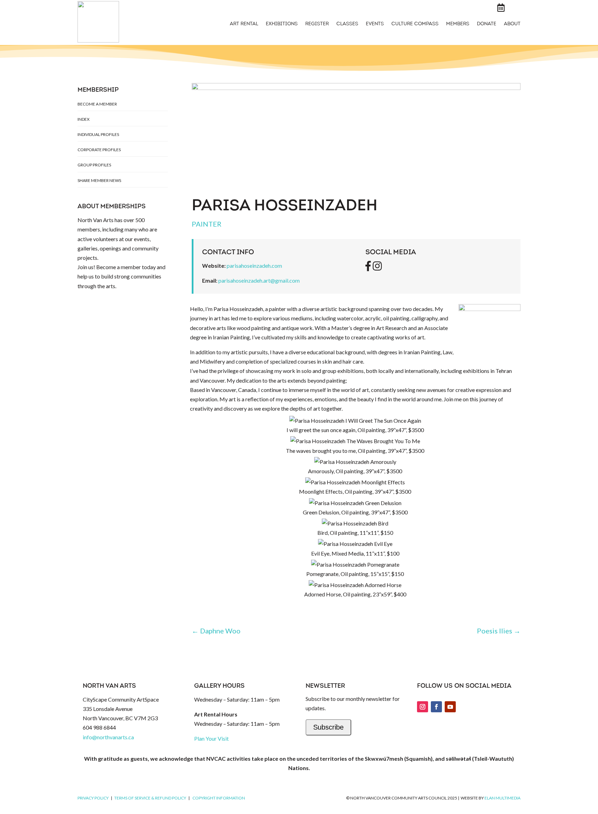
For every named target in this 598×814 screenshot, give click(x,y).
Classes (347, 24)
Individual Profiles (98, 134)
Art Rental (244, 24)
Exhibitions (282, 24)
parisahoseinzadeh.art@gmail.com (259, 280)
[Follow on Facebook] (436, 706)
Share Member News (99, 180)
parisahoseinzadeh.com (254, 265)
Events (375, 24)
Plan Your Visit (211, 738)
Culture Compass (414, 24)
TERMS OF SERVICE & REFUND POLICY (150, 798)
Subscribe (328, 727)
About (512, 24)
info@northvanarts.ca (108, 737)
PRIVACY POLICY (93, 798)
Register (317, 24)
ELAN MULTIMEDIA (502, 798)
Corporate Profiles (99, 149)
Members (457, 24)
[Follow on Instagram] (422, 706)
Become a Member (97, 104)
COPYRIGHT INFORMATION (218, 798)
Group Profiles (94, 164)
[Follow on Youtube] (450, 706)
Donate (486, 24)
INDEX (84, 119)
